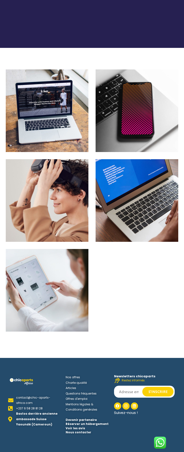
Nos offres (73, 377)
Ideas (18, 142)
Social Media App (125, 135)
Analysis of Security (38, 135)
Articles (71, 388)
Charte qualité (76, 383)
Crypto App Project (37, 314)
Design (109, 142)
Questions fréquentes (81, 393)
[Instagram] (126, 406)
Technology (36, 142)
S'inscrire (158, 391)
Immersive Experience (131, 225)
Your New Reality (35, 225)
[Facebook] (117, 406)
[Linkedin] (134, 406)
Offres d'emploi (76, 399)
